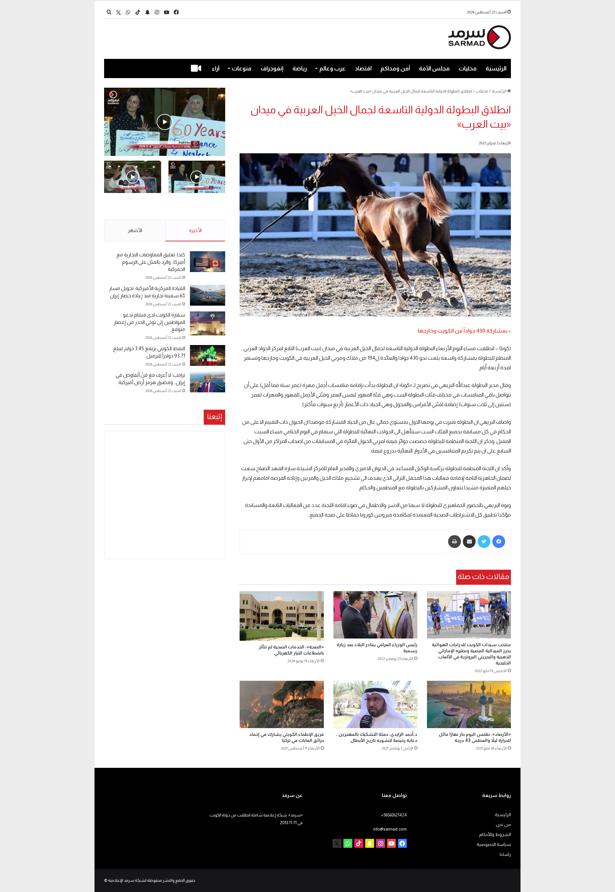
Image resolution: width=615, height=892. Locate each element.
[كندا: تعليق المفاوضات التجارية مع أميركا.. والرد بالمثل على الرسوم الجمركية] (207, 261)
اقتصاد (363, 68)
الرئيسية (496, 68)
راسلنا (505, 854)
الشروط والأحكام (495, 834)
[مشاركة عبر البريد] (469, 541)
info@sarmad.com (390, 829)
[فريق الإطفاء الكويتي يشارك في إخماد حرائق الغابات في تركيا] (282, 704)
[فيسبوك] (498, 541)
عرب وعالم (332, 68)
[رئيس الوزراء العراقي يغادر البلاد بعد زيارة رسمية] (375, 615)
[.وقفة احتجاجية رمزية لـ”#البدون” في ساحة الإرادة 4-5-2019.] (164, 122)
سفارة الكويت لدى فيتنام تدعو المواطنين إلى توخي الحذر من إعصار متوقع (149, 322)
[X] (118, 12)
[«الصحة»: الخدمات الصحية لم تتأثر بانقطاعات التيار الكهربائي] (282, 615)
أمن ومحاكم (395, 68)
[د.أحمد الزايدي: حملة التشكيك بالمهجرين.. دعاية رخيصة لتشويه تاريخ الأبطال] (375, 704)
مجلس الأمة (434, 68)
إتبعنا (214, 416)
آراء (215, 68)
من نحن (503, 824)
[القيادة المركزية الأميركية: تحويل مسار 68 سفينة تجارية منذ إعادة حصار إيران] (207, 295)
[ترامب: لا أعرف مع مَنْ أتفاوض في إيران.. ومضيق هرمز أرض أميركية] (207, 382)
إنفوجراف (272, 68)
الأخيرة (195, 230)
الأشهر (135, 230)
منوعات (241, 68)
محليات (468, 68)
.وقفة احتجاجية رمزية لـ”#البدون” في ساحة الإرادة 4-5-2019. (197, 207)
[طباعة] (454, 541)
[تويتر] (484, 541)
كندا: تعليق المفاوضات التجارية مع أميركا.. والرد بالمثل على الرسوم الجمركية (151, 262)
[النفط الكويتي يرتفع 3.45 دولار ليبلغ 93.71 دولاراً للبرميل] (207, 355)
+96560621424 (394, 815)
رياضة (299, 68)
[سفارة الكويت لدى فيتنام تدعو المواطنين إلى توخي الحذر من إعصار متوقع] (207, 323)
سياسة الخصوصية (494, 844)
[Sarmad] (479, 37)
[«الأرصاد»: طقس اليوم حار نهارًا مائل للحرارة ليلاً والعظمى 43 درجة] (469, 704)
